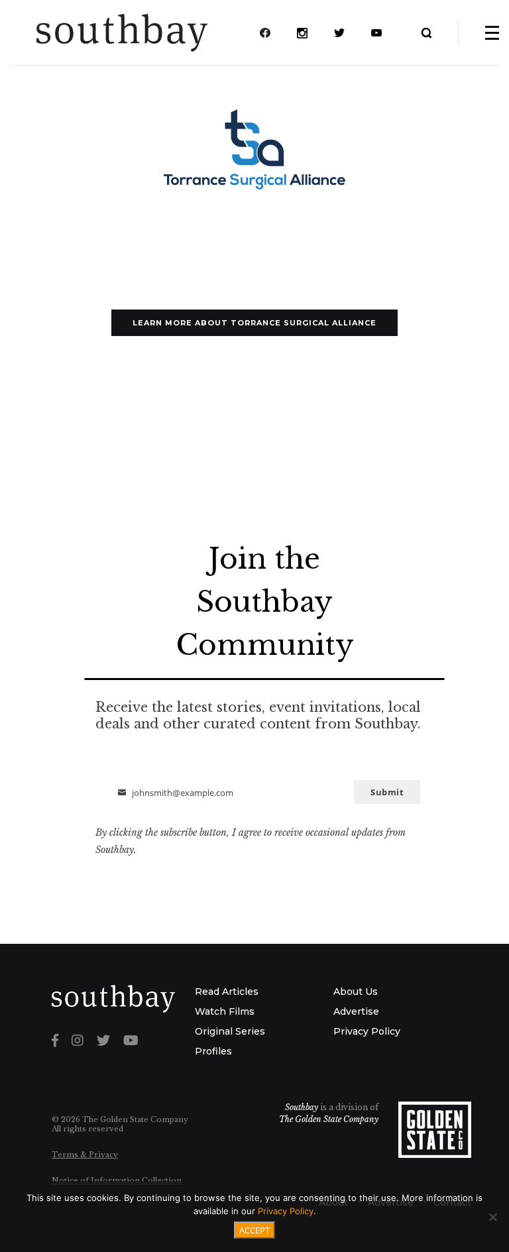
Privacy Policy (366, 1031)
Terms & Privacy (85, 1154)
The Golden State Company (328, 1119)
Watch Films (224, 1011)
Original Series (230, 1031)
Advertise (356, 1011)
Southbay (301, 1107)
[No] (492, 1217)
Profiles (213, 1051)
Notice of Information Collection (117, 1180)
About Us (355, 991)
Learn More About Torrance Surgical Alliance (254, 322)
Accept (254, 1230)
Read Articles (226, 991)
